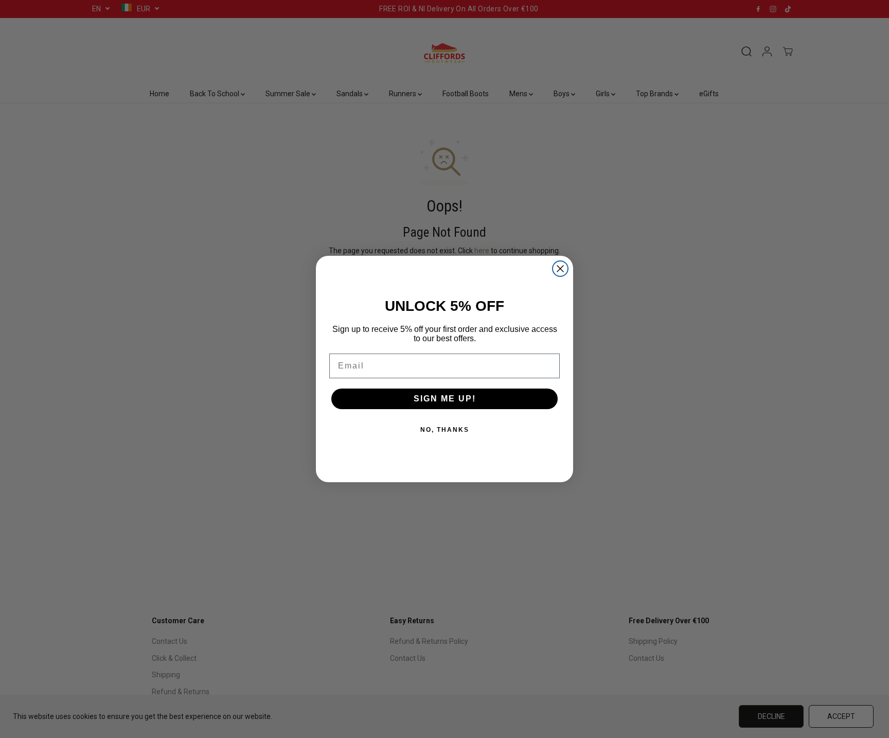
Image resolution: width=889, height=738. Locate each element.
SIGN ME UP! (445, 398)
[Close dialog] (560, 268)
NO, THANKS (444, 429)
